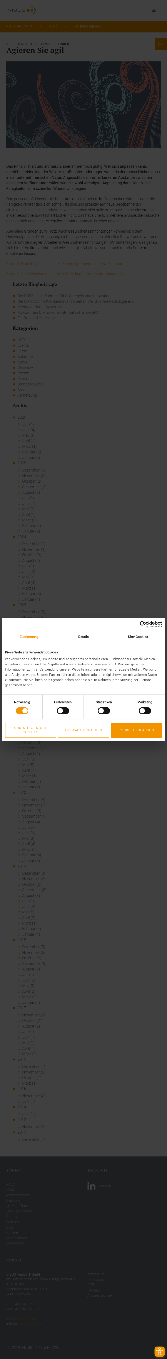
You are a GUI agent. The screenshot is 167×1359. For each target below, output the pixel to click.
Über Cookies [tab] (138, 637)
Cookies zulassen (136, 730)
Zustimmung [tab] (29, 637)
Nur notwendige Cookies (30, 730)
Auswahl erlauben (83, 730)
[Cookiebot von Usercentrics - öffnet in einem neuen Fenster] (143, 624)
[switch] (63, 710)
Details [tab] (83, 637)
